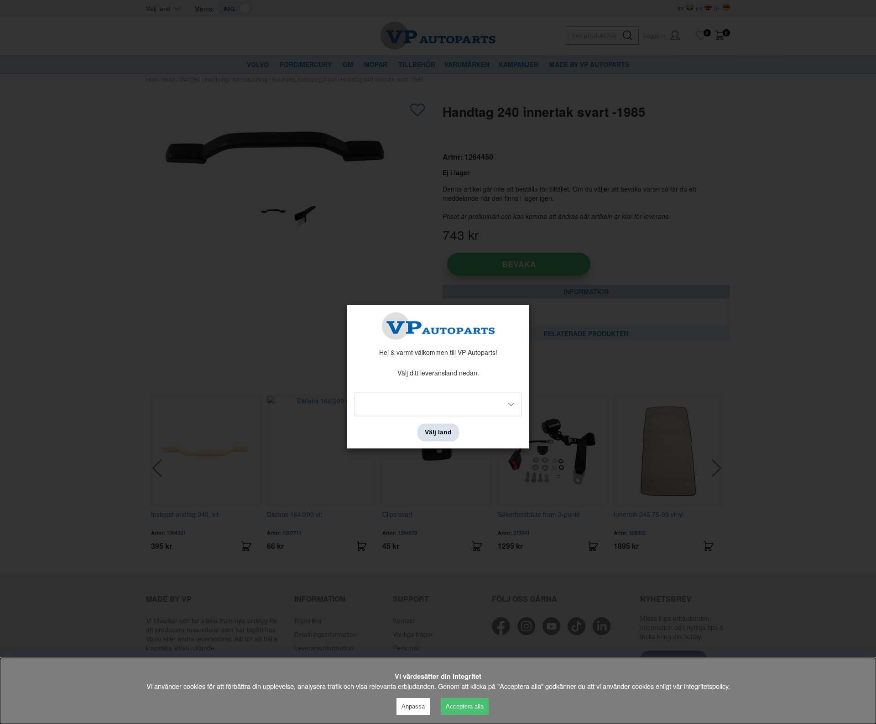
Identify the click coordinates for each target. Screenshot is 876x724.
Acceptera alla (465, 706)
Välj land (438, 432)
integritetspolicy (706, 686)
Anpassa (413, 706)
